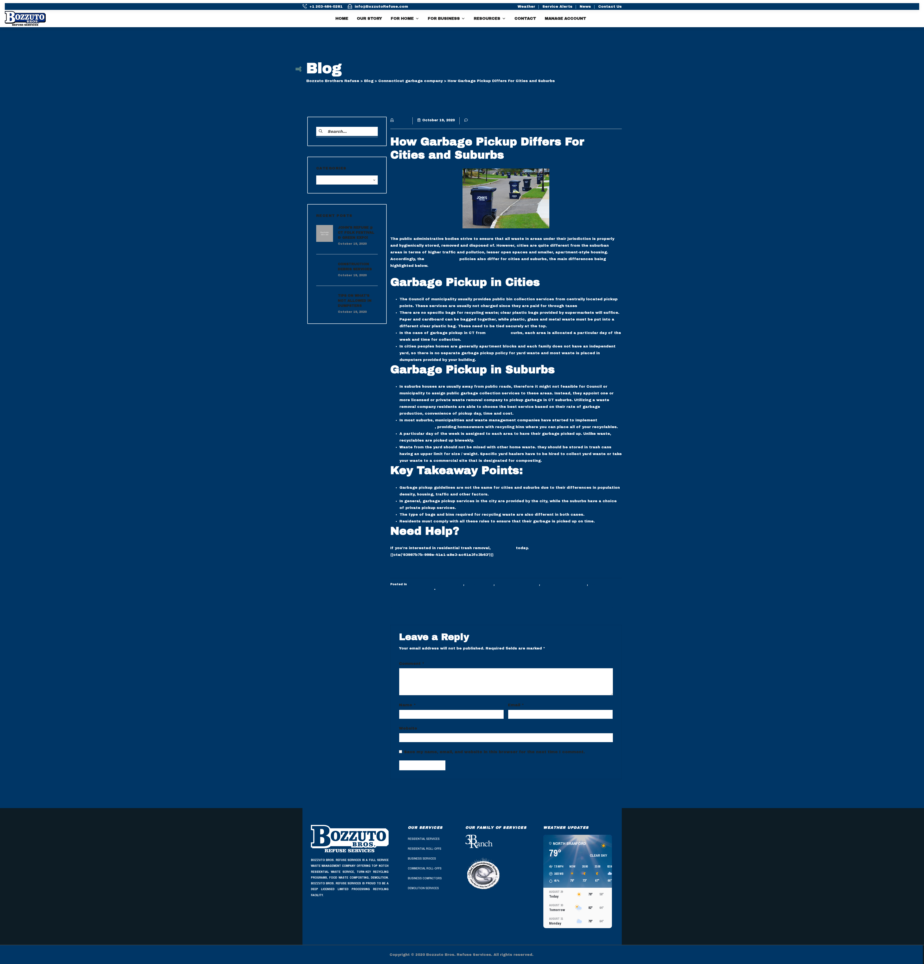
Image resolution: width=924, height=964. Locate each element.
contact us (503, 548)
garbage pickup (441, 259)
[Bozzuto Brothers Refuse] (29, 18)
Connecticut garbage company (435, 584)
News (585, 6)
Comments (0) (483, 120)
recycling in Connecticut (517, 584)
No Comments (449, 589)
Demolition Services (423, 888)
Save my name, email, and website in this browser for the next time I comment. (494, 752)
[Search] (917, 18)
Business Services (422, 858)
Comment (411, 663)
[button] (554, 874)
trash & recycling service (564, 584)
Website (408, 728)
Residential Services (424, 839)
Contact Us (610, 6)
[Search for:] (347, 131)
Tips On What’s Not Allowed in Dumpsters (355, 301)
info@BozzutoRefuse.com (381, 6)
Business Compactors (425, 878)
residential (498, 333)
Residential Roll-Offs (424, 849)
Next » (615, 607)
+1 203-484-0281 (325, 6)
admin (402, 120)
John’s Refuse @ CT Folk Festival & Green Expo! (356, 232)
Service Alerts (557, 6)
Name (407, 705)
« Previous (400, 607)
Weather (526, 6)
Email (516, 705)
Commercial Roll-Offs (425, 868)
